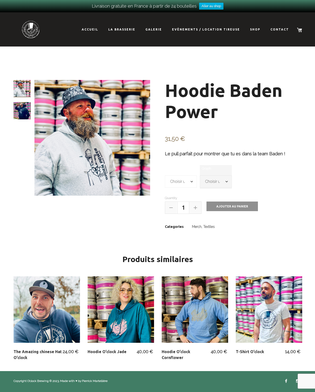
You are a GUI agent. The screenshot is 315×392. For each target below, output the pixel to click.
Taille (171, 168)
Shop (255, 29)
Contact (279, 29)
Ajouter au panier (232, 206)
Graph (206, 168)
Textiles (209, 227)
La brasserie (121, 29)
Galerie (153, 29)
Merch (197, 227)
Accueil (90, 29)
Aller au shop (211, 6)
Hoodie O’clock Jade (107, 351)
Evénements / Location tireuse (206, 29)
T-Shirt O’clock (250, 351)
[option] (92, 138)
